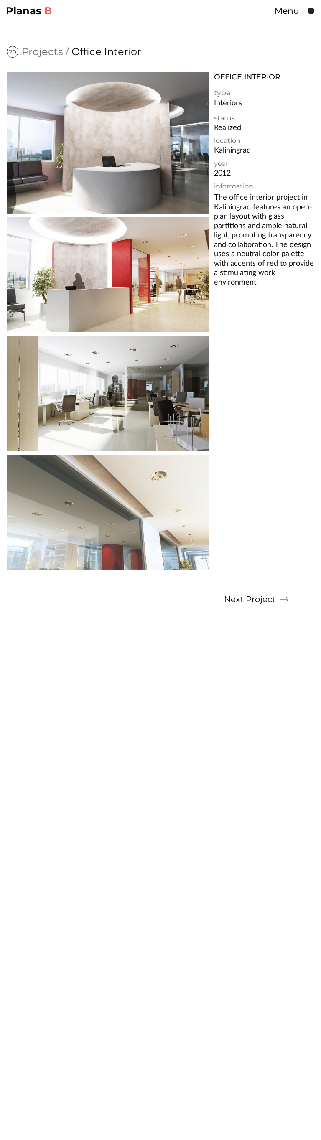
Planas (29, 11)
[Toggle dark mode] (311, 11)
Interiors (228, 103)
